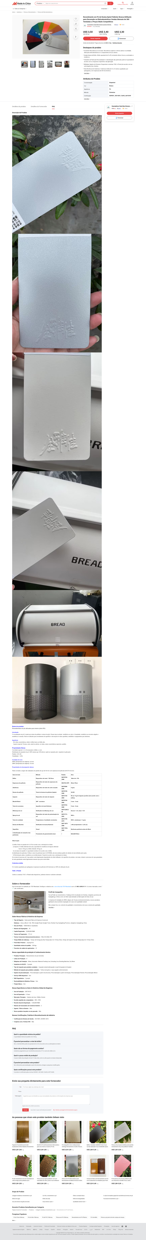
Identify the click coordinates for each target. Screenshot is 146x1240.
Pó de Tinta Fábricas (19, 1217)
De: (20, 1087)
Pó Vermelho (94, 1217)
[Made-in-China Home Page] (21, 3)
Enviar (25, 1110)
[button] (105, 3)
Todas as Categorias (19, 8)
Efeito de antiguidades (79, 1198)
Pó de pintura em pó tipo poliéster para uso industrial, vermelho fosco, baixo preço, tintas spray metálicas (122, 1180)
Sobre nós (21, 1226)
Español (53, 1229)
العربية (91, 1229)
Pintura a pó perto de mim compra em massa (112, 1217)
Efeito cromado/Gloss (78, 1195)
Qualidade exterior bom (79, 1201)
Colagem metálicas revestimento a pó (22, 1195)
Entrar (132, 4)
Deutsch (59, 1229)
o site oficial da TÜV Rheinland (62, 886)
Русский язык (79, 1229)
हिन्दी (103, 1229)
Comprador (104, 8)
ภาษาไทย (108, 1229)
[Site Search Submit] (110, 3)
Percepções (106, 1226)
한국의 (85, 1229)
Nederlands (97, 1229)
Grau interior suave (48, 1201)
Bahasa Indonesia (129, 1229)
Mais (13, 1220)
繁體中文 (35, 1229)
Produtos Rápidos (83, 1226)
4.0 (114, 108)
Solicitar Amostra (117, 43)
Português (65, 1229)
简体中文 (29, 1229)
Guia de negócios (115, 1226)
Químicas (19, 12)
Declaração (28, 1226)
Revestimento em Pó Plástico (79, 1217)
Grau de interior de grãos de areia (20, 1201)
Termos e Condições (128, 1234)
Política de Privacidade (49, 1226)
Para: (20, 1091)
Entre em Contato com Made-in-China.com (67, 1226)
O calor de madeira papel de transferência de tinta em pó (118, 1195)
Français (47, 1229)
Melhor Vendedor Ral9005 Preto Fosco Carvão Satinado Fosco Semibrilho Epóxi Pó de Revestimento (97, 1146)
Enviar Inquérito (95, 38)
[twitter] (126, 1226)
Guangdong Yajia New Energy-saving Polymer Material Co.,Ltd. (100, 24)
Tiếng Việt (120, 1229)
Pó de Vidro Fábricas (33, 1217)
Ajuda (114, 8)
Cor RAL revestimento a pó (50, 1195)
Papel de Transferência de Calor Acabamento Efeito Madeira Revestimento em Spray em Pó (23, 1146)
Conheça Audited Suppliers (95, 1226)
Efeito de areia (46, 1198)
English (22, 1229)
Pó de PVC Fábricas (47, 1217)
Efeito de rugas (16, 1198)
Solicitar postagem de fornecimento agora (65, 1110)
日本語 (40, 1229)
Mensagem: (18, 1096)
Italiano (71, 1229)
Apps (121, 8)
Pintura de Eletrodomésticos (45, 12)
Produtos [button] (39, 3)
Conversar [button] (123, 38)
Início (13, 12)
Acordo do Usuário (38, 1226)
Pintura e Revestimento (30, 12)
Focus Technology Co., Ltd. (70, 1232)
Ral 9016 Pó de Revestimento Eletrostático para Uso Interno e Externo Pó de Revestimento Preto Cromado (48, 1146)
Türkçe (114, 1229)
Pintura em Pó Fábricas (62, 1217)
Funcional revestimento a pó (110, 1198)
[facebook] (122, 1226)
